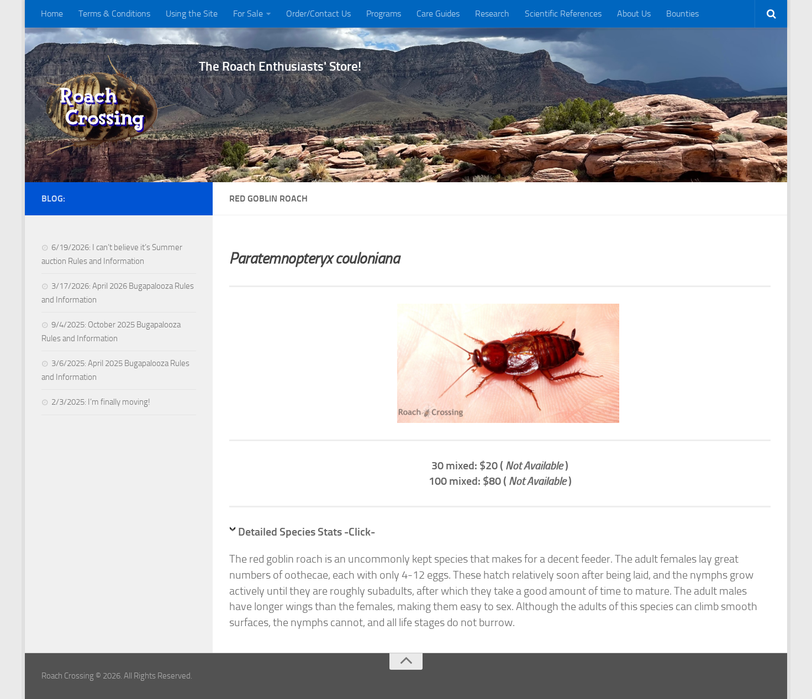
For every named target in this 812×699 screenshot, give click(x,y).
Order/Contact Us (318, 13)
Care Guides (438, 13)
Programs (383, 13)
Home (52, 13)
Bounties (682, 13)
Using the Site (192, 13)
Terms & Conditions (114, 13)
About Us (634, 13)
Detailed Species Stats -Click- (306, 531)
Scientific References (563, 13)
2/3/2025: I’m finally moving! (100, 402)
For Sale (248, 13)
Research (492, 13)
